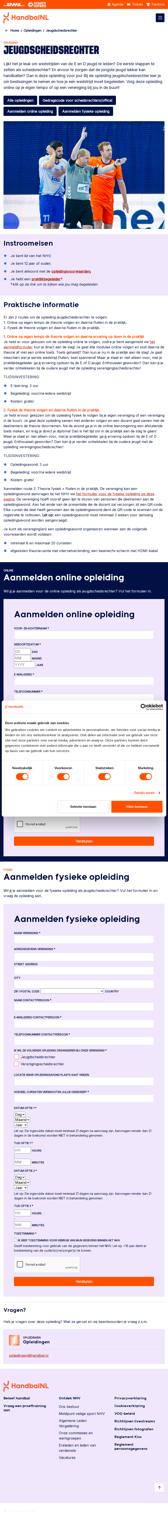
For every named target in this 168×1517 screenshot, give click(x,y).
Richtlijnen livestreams (134, 1421)
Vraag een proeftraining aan (25, 1408)
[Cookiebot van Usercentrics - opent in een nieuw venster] (144, 707)
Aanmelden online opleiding (30, 111)
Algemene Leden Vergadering (73, 1423)
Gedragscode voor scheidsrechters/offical (77, 100)
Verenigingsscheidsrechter (42, 1064)
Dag (35, 651)
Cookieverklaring (129, 1406)
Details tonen (144, 793)
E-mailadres (24, 674)
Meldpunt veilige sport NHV (82, 1413)
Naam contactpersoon (32, 1000)
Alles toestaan (137, 806)
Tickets (137, 4)
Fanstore (157, 4)
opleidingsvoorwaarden (70, 271)
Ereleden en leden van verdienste (77, 1448)
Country (112, 991)
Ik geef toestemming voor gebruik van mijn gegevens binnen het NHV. (69, 1240)
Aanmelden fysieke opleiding (85, 111)
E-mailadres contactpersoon (37, 1017)
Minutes (38, 1162)
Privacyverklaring (130, 1398)
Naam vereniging (27, 933)
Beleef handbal (17, 1398)
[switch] (63, 776)
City (17, 977)
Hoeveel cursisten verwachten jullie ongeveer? (51, 1092)
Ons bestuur (69, 1406)
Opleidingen (32, 30)
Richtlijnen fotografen (133, 1429)
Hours (37, 1150)
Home (14, 30)
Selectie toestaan (83, 806)
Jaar (39, 665)
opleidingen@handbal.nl (28, 1355)
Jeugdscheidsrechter (38, 1057)
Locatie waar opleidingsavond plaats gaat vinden (51, 1074)
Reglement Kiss (128, 1437)
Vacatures (67, 1457)
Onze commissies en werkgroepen (76, 1435)
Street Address (26, 964)
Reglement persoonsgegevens (130, 1446)
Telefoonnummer (28, 691)
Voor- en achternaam (31, 628)
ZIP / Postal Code (26, 991)
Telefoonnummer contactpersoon (42, 1034)
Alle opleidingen (20, 100)
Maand (37, 658)
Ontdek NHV (69, 1398)
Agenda (117, 4)
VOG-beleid (124, 1413)
